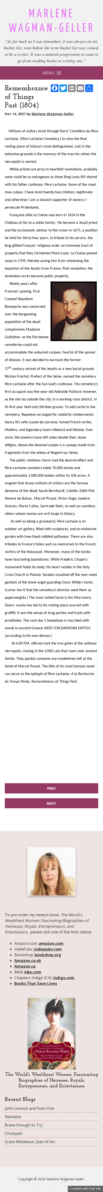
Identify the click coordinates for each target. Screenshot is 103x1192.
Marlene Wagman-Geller (53, 114)
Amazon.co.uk (27, 960)
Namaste (13, 1116)
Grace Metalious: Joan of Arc (30, 1141)
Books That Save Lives (35, 983)
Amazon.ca (24, 966)
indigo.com (63, 977)
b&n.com (32, 972)
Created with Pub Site (85, 1188)
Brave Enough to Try (23, 1125)
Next (51, 803)
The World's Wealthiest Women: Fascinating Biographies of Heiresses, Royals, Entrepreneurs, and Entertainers (51, 1080)
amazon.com (51, 943)
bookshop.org (47, 954)
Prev (51, 788)
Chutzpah (13, 1133)
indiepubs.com (47, 949)
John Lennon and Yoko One (29, 1108)
